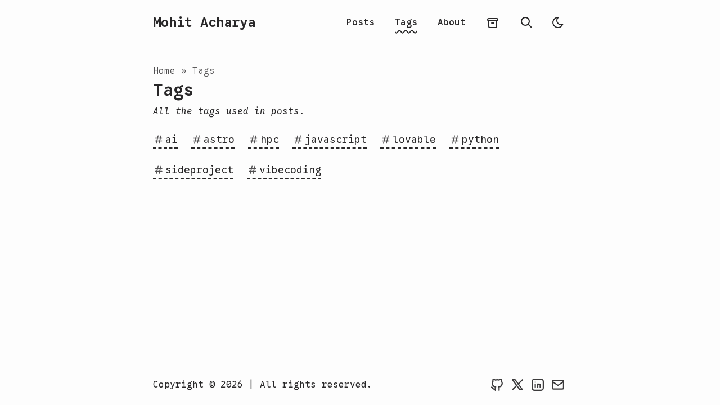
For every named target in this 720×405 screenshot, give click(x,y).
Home (164, 70)
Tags (406, 22)
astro (219, 139)
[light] (558, 23)
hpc (269, 139)
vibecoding (290, 170)
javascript (336, 139)
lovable (414, 139)
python (480, 139)
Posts (360, 22)
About (452, 22)
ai (171, 139)
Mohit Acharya (204, 22)
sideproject (199, 170)
